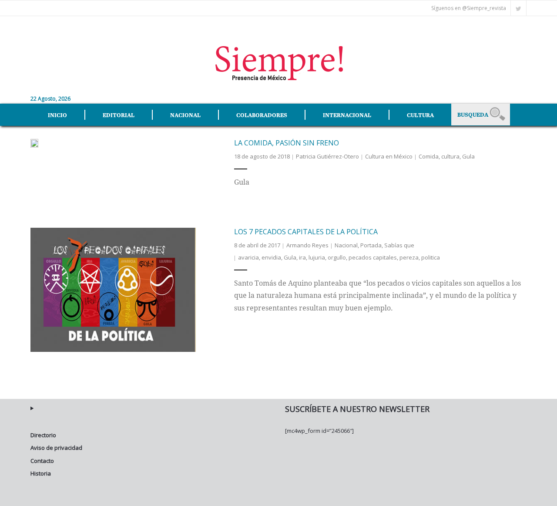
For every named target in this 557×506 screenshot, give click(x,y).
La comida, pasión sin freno (286, 143)
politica (430, 257)
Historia (40, 473)
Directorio (43, 435)
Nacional (346, 245)
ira (302, 257)
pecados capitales (373, 257)
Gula (468, 156)
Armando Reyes (307, 245)
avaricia (248, 257)
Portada (371, 245)
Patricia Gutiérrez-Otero (327, 156)
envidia (271, 257)
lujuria (317, 257)
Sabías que (399, 245)
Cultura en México (389, 156)
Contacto (42, 461)
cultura (450, 156)
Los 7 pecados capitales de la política (306, 231)
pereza (409, 257)
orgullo (337, 257)
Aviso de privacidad (56, 448)
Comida (429, 156)
